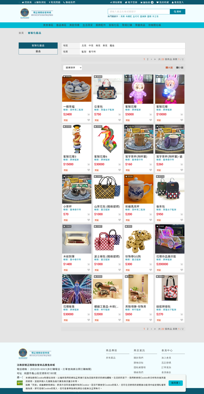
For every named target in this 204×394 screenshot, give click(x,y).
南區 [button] (98, 45)
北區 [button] (84, 45)
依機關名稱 (154, 25)
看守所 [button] (92, 51)
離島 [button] (112, 45)
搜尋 (178, 11)
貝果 (123, 16)
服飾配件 (101, 25)
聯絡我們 (138, 372)
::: (19, 2)
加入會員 (166, 357)
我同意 (175, 383)
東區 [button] (105, 45)
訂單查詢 (166, 367)
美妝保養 (74, 25)
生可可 (136, 16)
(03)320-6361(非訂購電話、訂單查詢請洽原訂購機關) (61, 369)
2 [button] (148, 59)
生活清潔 (88, 25)
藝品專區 (61, 25)
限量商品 (140, 25)
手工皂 (155, 16)
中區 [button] (91, 45)
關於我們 (138, 357)
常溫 (66, 120)
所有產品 (111, 357)
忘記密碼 (166, 362)
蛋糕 (149, 16)
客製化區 (114, 25)
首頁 (21, 33)
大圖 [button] (170, 67)
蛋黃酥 (143, 16)
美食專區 (48, 25)
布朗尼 (129, 16)
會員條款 (166, 372)
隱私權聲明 (140, 367)
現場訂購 (127, 25)
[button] (151, 59)
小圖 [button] (181, 67)
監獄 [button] (84, 51)
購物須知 (138, 362)
